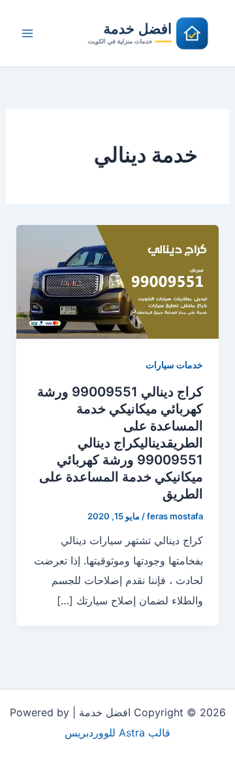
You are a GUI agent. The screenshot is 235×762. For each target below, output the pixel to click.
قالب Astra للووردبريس (117, 732)
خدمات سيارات (174, 364)
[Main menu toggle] (27, 33)
